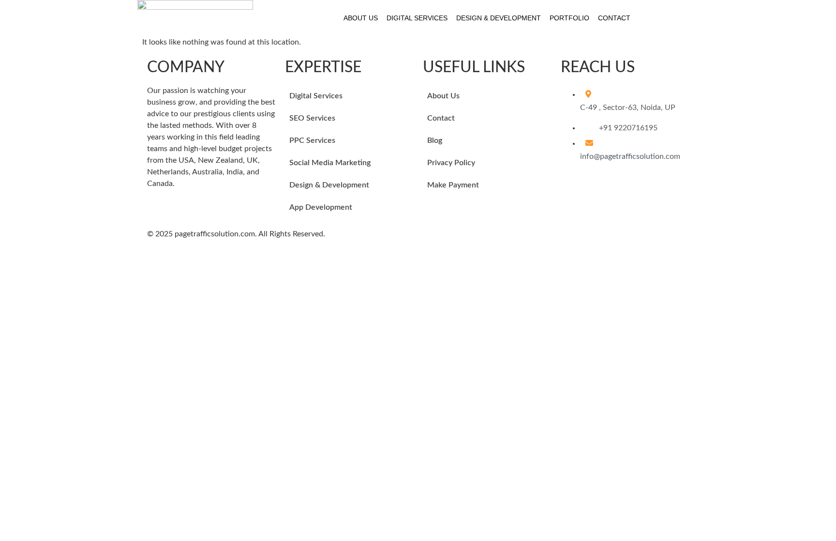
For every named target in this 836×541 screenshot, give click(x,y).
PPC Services (312, 140)
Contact (614, 18)
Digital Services (417, 18)
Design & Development (498, 18)
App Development (320, 207)
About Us (360, 18)
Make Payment (453, 185)
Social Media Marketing (330, 163)
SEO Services (312, 118)
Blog (434, 140)
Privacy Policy (451, 163)
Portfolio (569, 18)
